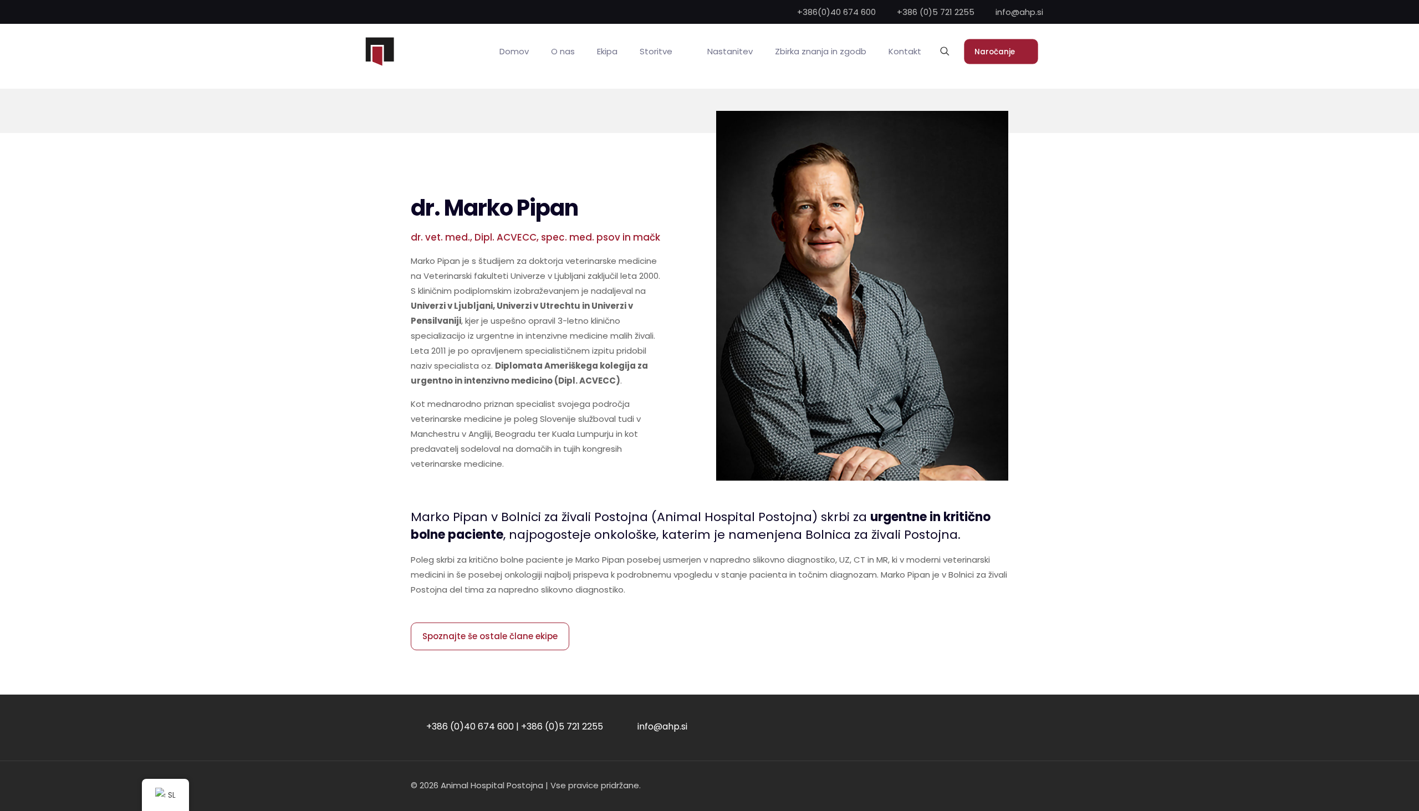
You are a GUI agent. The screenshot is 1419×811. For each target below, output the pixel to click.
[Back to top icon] (1365, 788)
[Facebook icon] (993, 785)
